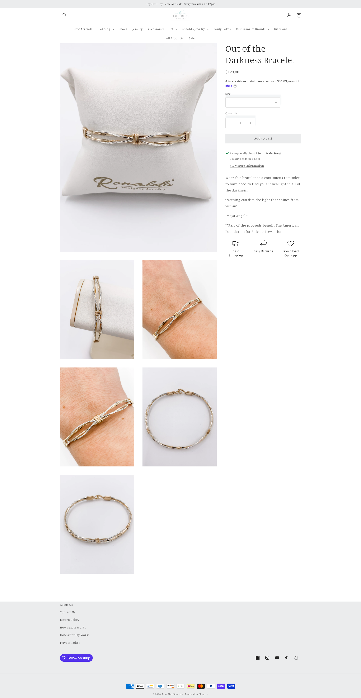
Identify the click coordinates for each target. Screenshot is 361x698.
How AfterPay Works (75, 635)
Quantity (231, 113)
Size (227, 93)
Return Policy (69, 620)
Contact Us (67, 612)
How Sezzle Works (73, 627)
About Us (66, 604)
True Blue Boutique (173, 694)
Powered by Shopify (196, 694)
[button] (65, 15)
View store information (247, 165)
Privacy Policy (70, 642)
